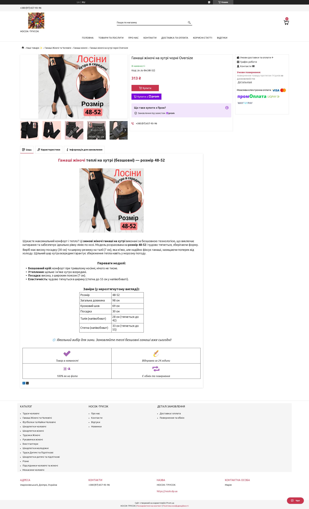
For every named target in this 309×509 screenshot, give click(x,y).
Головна (88, 37)
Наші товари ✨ (34, 48)
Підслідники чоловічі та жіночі (40, 465)
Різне (26, 461)
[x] (27, 383)
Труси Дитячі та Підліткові (38, 452)
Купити (147, 88)
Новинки (96, 426)
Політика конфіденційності (176, 506)
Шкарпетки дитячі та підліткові (41, 456)
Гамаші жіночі (80, 48)
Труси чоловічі (31, 413)
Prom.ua (170, 503)
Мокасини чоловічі (33, 469)
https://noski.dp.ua (167, 491)
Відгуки (222, 37)
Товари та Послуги (110, 37)
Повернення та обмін (172, 417)
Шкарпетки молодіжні (36, 448)
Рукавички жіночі (33, 439)
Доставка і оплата (170, 413)
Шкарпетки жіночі (33, 430)
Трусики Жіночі (31, 435)
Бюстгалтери (30, 443)
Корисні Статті (202, 37)
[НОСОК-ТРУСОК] (36, 20)
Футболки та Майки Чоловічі (39, 422)
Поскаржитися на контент (149, 506)
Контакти (149, 37)
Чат (298, 500)
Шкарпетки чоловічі (34, 426)
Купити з (142, 96)
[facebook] (24, 383)
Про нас (133, 37)
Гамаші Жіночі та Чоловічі (58, 48)
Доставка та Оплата (174, 37)
